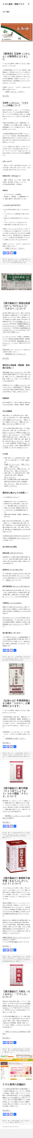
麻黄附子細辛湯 (9, 961)
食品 (25, 262)
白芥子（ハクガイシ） (9, 432)
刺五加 (19, 262)
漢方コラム (12, 754)
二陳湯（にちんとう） (21, 385)
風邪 (4, 961)
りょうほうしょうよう (24, 834)
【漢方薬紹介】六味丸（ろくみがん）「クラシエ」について (16, 994)
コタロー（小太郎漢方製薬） (20, 637)
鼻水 (14, 961)
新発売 (6, 660)
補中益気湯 (23, 836)
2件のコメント (7, 837)
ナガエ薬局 (12, 1050)
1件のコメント (20, 1122)
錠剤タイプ (10, 580)
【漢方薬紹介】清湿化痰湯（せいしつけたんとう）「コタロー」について (16, 305)
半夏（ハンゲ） (14, 466)
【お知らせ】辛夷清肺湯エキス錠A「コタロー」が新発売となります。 (16, 703)
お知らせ (12, 259)
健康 (16, 262)
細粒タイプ (17, 942)
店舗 (10, 1122)
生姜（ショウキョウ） (21, 471)
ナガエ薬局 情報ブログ (13, 4)
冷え (23, 959)
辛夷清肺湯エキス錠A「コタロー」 (15, 738)
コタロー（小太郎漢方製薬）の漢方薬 (19, 657)
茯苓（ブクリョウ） (8, 424)
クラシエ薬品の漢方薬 (15, 832)
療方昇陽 (15, 836)
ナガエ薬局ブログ (9, 261)
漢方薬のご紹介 (18, 261)
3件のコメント (9, 1052)
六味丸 (16, 1050)
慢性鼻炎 (15, 756)
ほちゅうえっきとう (14, 834)
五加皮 (12, 262)
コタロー (8, 262)
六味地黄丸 (21, 1050)
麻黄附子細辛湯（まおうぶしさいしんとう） (16, 937)
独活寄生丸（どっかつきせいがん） (13, 569)
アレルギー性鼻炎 (17, 959)
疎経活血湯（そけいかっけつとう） (13, 553)
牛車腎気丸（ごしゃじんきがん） (12, 603)
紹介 (22, 262)
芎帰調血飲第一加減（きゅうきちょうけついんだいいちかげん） (16, 1006)
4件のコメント (21, 961)
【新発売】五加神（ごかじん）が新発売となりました (16, 56)
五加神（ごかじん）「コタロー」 (15, 91)
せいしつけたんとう (21, 658)
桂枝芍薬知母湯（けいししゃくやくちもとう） (16, 586)
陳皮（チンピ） (24, 422)
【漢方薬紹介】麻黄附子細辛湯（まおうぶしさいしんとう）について (16, 880)
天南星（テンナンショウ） (14, 420)
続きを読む (6, 96)
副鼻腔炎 (10, 756)
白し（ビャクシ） (14, 435)
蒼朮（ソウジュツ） (12, 422)
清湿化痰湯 (11, 660)
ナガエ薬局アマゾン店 (17, 1097)
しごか (25, 261)
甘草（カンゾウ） (13, 437)
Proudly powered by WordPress (10, 1126)
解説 (22, 660)
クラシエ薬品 (6, 639)
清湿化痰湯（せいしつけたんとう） (15, 354)
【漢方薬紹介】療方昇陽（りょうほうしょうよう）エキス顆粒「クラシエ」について (15, 792)
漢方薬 (16, 660)
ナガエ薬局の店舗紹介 (14, 1084)
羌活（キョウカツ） (22, 484)
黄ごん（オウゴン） (18, 441)
